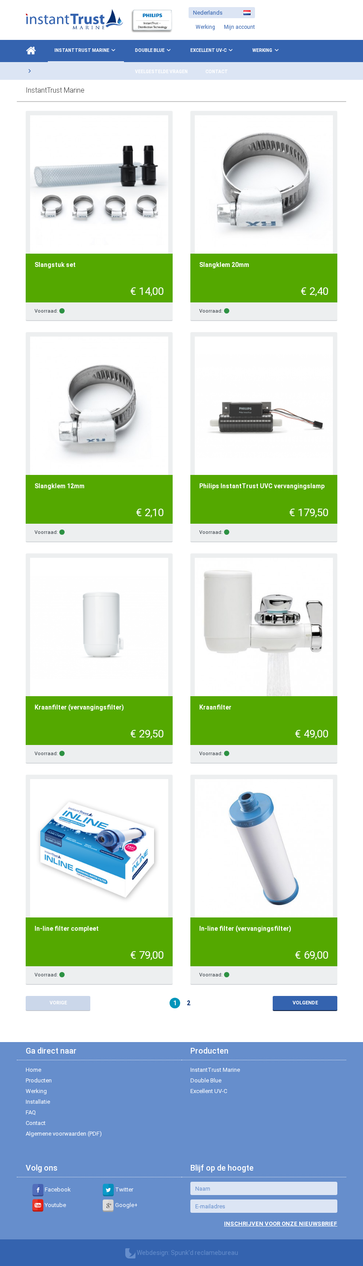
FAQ (31, 1112)
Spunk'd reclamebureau (204, 1252)
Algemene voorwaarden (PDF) (64, 1133)
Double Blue (150, 50)
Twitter (123, 1189)
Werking (262, 50)
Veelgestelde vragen (161, 71)
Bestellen (146, 311)
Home (33, 1069)
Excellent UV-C (208, 50)
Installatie (38, 1101)
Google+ (126, 1205)
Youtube (54, 1205)
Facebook (57, 1189)
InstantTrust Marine (81, 50)
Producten (39, 1080)
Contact (216, 71)
